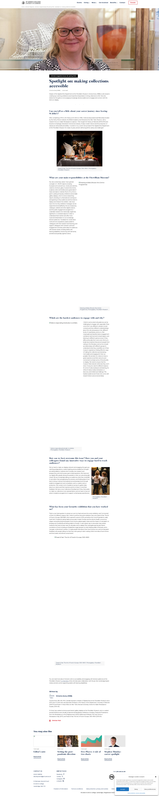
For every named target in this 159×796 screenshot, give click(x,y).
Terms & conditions (77, 789)
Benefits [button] (113, 2)
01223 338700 (38, 774)
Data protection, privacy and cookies (136, 793)
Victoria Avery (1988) (64, 696)
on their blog (65, 681)
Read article (37, 756)
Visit (119, 771)
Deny (136, 789)
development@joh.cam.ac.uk (42, 776)
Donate (133, 2)
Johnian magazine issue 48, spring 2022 (44, 6)
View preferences (150, 789)
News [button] (94, 2)
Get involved (103, 2)
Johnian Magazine (29, 6)
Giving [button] (86, 2)
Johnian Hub (56, 720)
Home (23, 6)
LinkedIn (60, 781)
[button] (156, 777)
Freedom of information (61, 789)
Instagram (61, 779)
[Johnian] (31, 2)
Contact (122, 2)
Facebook (60, 774)
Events (79, 2)
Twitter (60, 776)
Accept (122, 789)
